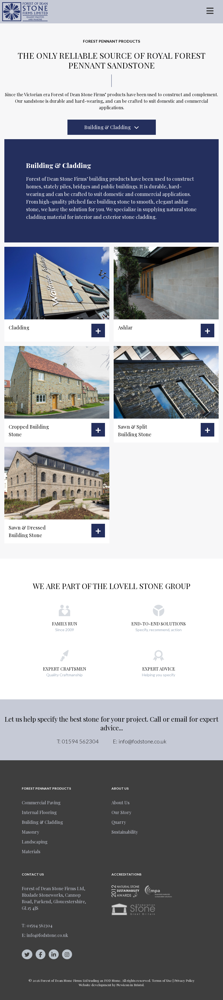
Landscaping (35, 842)
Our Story (121, 812)
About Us (120, 802)
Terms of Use (162, 980)
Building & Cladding (108, 127)
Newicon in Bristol (130, 985)
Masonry (30, 832)
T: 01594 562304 (37, 925)
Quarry (119, 822)
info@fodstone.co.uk (142, 741)
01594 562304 (80, 741)
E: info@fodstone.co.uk (45, 935)
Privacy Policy (184, 980)
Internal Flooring (39, 812)
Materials (31, 851)
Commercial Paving (41, 802)
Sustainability (125, 832)
